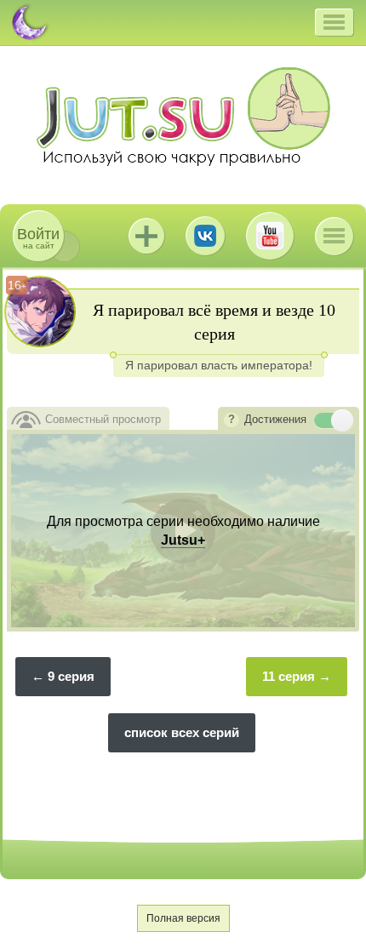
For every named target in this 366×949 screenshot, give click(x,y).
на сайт (38, 238)
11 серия (288, 676)
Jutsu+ (146, 236)
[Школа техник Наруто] (183, 116)
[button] (334, 22)
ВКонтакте (205, 235)
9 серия (71, 676)
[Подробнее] (231, 420)
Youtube (270, 236)
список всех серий (181, 732)
